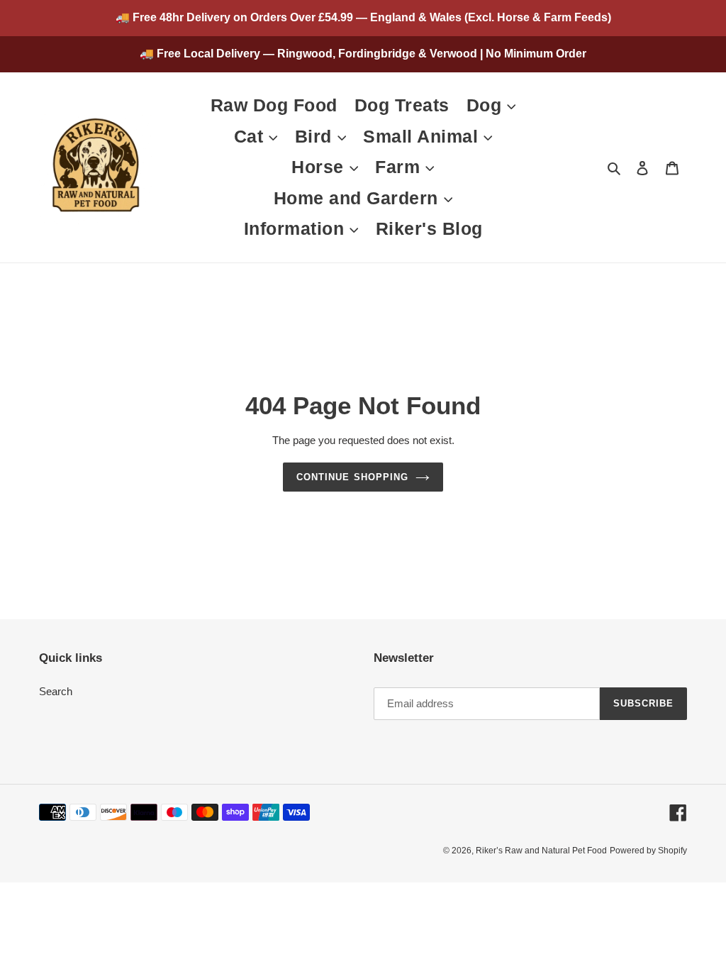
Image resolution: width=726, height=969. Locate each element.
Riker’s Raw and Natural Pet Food (541, 851)
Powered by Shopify (648, 851)
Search (55, 691)
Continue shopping (352, 477)
